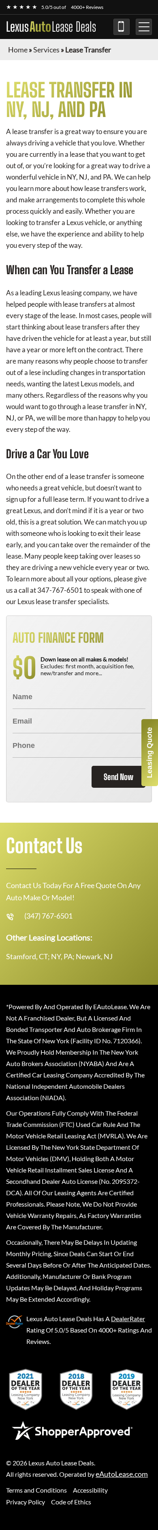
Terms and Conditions (36, 1490)
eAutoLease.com (122, 1474)
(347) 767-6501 (121, 27)
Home (18, 49)
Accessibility (90, 1490)
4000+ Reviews (87, 7)
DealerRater (128, 1318)
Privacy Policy (25, 1502)
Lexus (51, 27)
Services (46, 49)
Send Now (118, 777)
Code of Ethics (71, 1502)
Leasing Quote (149, 752)
